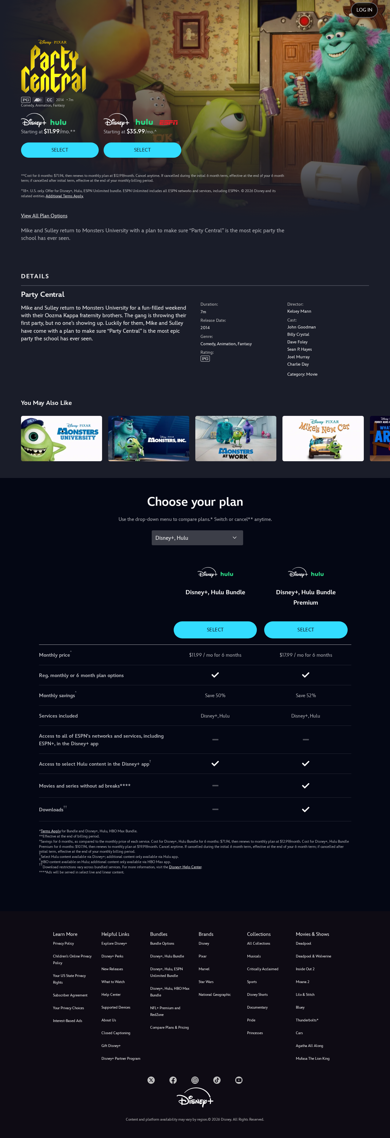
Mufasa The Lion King (313, 1058)
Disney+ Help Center (185, 867)
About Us (108, 1020)
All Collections (258, 943)
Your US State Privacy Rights (69, 979)
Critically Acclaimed (262, 969)
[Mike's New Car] (322, 439)
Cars (299, 1033)
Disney (204, 943)
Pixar (203, 956)
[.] (151, 1080)
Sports (252, 982)
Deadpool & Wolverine (313, 956)
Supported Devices (115, 1007)
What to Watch (113, 982)
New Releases (112, 969)
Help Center (111, 994)
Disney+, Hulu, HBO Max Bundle (170, 991)
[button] (122, 934)
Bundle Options (162, 943)
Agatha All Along (309, 1046)
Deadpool (303, 943)
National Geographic (215, 994)
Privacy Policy (63, 943)
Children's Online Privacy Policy (72, 959)
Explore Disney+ (114, 943)
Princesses (255, 1033)
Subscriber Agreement (70, 995)
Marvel (204, 969)
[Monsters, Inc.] (148, 439)
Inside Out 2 (305, 969)
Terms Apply (51, 831)
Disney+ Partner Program (120, 1058)
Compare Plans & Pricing (169, 1027)
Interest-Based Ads (67, 1021)
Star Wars (206, 982)
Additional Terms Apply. (64, 196)
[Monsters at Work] (235, 439)
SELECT (59, 150)
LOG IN (364, 10)
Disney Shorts (257, 994)
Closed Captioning (115, 1033)
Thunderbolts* (307, 1020)
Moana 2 (302, 982)
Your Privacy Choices (68, 1008)
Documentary (257, 1007)
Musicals (254, 956)
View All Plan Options (44, 216)
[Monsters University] (61, 439)
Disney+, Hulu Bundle (167, 956)
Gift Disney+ (111, 1046)
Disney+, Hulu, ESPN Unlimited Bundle (166, 972)
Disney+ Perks (112, 956)
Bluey (300, 1007)
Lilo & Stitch (305, 994)
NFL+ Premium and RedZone (165, 1011)
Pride (251, 1020)
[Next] (378, 437)
